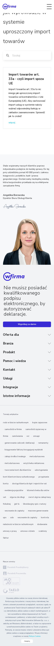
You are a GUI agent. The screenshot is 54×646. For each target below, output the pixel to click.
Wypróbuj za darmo (27, 324)
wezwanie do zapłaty (14, 510)
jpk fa (16, 504)
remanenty (43, 443)
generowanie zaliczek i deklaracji (19, 443)
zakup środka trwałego (15, 456)
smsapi (36, 436)
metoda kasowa (37, 456)
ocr (28, 436)
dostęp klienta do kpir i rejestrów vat (29, 483)
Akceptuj (27, 641)
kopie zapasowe (39, 422)
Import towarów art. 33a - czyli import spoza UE (26, 78)
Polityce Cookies (34, 636)
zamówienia (17, 436)
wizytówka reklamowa (33, 463)
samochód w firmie (13, 429)
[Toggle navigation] (49, 6)
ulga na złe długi (17, 497)
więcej (12, 122)
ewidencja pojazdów (14, 490)
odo (12, 517)
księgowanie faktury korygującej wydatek (24, 449)
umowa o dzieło (27, 531)
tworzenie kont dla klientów (18, 470)
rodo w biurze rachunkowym (15, 422)
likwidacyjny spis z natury (34, 504)
